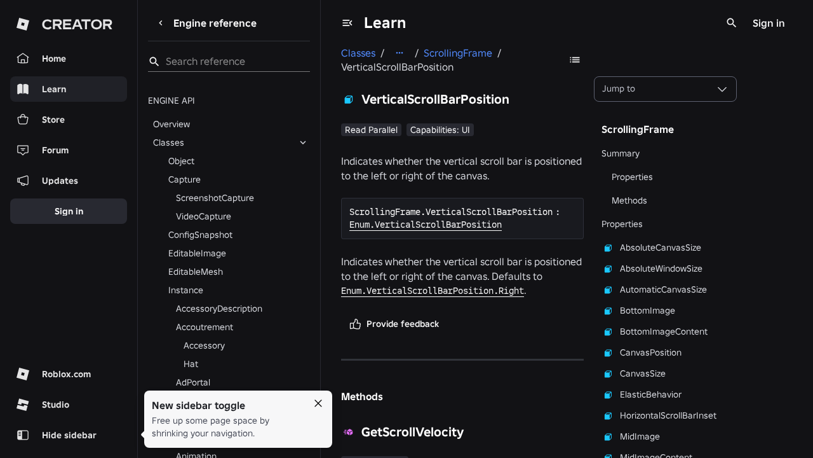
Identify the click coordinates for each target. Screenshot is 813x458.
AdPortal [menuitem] (193, 382)
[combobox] (665, 89)
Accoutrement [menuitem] (204, 327)
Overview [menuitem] (171, 124)
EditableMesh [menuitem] (195, 271)
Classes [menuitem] (168, 142)
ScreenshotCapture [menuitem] (215, 198)
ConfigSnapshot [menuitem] (200, 234)
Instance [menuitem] (185, 290)
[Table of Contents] (575, 60)
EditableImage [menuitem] (197, 253)
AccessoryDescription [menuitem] (219, 308)
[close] (318, 403)
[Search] (731, 22)
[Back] (160, 23)
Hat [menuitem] (191, 364)
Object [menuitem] (181, 161)
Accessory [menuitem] (204, 345)
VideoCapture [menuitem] (203, 216)
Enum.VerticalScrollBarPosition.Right (432, 290)
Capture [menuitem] (184, 179)
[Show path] (399, 53)
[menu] (347, 22)
